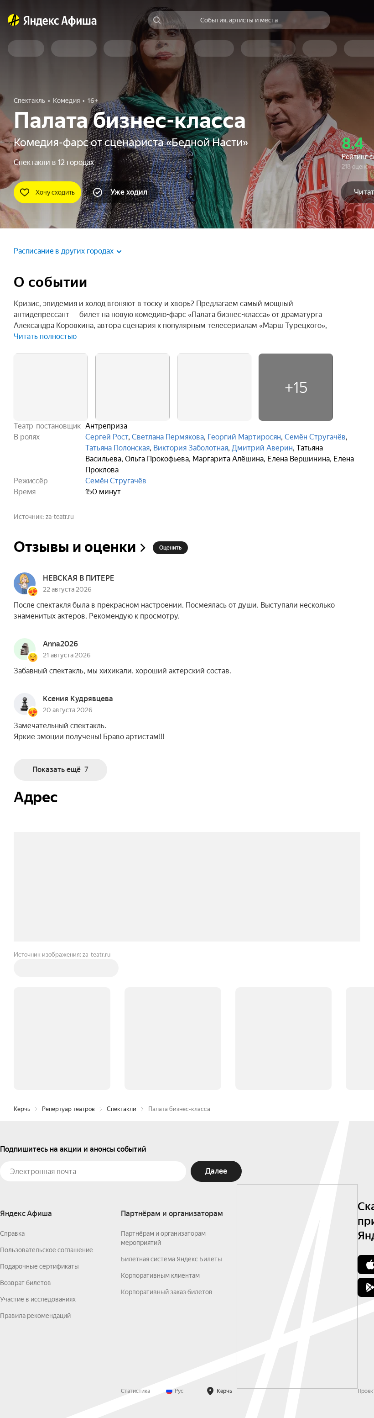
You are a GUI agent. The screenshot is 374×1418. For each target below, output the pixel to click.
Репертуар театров (68, 1109)
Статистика (135, 1391)
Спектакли (121, 1109)
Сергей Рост (106, 437)
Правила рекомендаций (35, 1315)
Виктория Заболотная (190, 448)
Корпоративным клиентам (160, 1275)
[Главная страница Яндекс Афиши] (14, 20)
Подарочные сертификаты (39, 1266)
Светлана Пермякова (168, 437)
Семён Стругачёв (315, 437)
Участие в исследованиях (38, 1299)
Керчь (22, 1109)
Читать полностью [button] (45, 336)
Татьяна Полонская (117, 448)
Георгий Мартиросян (244, 437)
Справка (12, 1233)
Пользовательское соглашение (46, 1250)
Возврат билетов (25, 1282)
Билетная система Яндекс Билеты (171, 1259)
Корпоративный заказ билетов (167, 1292)
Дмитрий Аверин (262, 448)
